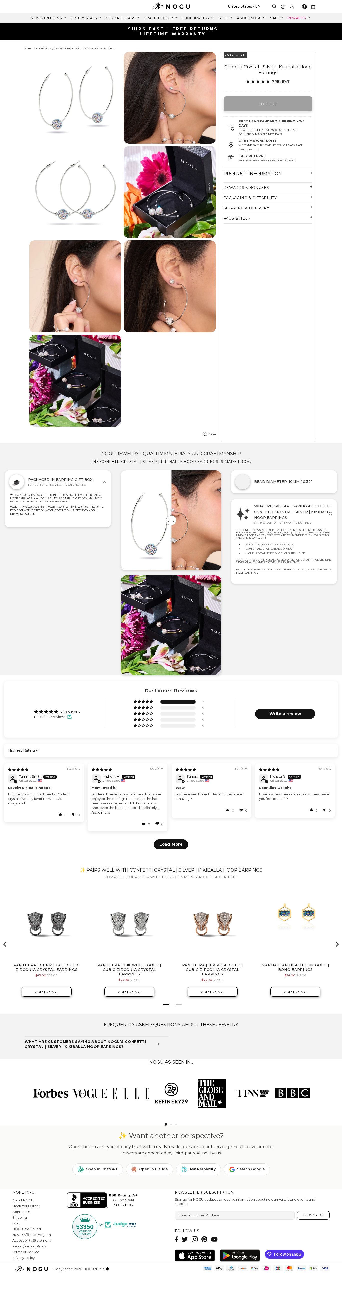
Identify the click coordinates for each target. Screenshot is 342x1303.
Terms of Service (25, 1252)
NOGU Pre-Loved (26, 1229)
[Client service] (283, 6)
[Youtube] (214, 1239)
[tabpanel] (49, 1093)
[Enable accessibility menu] (304, 6)
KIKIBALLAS (43, 48)
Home (28, 48)
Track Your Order (26, 1206)
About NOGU (23, 1200)
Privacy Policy (23, 1258)
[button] (144, 702)
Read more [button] (101, 812)
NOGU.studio (171, 6)
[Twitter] (185, 1239)
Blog (16, 1223)
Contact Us (21, 1212)
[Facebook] (176, 1239)
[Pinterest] (204, 1239)
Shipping (19, 1217)
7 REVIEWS (281, 81)
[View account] (291, 6)
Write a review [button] (285, 713)
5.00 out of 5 (70, 712)
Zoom (212, 434)
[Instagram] (195, 1239)
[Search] (274, 6)
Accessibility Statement (31, 1240)
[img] (18, 770)
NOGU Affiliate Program (31, 1235)
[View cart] (314, 6)
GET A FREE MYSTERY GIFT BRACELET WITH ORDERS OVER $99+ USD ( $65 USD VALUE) (173, 31)
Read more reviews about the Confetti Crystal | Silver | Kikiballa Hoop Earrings (284, 571)
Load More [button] (171, 844)
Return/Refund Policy (29, 1246)
